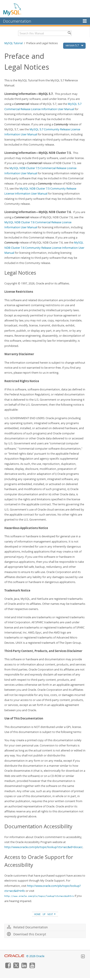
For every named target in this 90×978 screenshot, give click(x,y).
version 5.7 (73, 45)
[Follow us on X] (15, 967)
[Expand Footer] (83, 957)
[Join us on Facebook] (7, 967)
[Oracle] (14, 956)
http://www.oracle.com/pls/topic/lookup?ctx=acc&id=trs (39, 896)
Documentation (17, 21)
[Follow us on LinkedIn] (24, 967)
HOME (37, 914)
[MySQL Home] (12, 9)
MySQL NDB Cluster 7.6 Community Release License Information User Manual (44, 247)
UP (44, 914)
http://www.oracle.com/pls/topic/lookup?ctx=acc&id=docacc (43, 847)
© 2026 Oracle (35, 956)
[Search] (69, 33)
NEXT (50, 914)
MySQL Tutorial (13, 43)
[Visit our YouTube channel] (32, 967)
